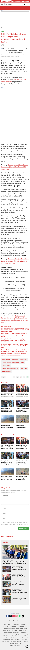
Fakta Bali (15, 632)
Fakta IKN (23, 624)
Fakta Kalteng (23, 630)
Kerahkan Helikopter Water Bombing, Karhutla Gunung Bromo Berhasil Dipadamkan (13, 354)
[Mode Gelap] (25, 4)
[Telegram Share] (24, 377)
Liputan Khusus (6, 365)
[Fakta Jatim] (8, 4)
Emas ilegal (15, 359)
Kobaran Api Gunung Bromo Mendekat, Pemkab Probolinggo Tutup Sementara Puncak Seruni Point (14, 350)
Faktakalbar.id (24, 359)
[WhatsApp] (19, 616)
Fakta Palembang (23, 637)
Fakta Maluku (6, 635)
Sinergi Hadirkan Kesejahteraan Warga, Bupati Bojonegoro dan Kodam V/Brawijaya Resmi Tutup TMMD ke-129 (14, 340)
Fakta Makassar (8, 632)
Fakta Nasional (16, 624)
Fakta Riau (24, 639)
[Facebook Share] (14, 377)
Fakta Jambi (23, 632)
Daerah (3, 31)
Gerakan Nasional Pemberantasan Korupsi (13, 362)
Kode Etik (19, 641)
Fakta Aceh (5, 626)
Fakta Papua (13, 626)
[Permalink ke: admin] (2, 45)
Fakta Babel (24, 635)
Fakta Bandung (7, 628)
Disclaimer (13, 641)
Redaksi (26, 641)
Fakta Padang (24, 634)
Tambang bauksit (6, 371)
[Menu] (2, 4)
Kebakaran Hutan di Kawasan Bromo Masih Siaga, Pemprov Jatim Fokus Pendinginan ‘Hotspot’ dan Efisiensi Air (14, 335)
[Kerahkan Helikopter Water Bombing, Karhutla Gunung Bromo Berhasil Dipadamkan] (22, 419)
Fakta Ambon (6, 639)
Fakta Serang (5, 634)
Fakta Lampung (15, 634)
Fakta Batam (23, 628)
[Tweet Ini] (17, 377)
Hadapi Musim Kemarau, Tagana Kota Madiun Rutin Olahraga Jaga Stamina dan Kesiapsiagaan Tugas (15, 562)
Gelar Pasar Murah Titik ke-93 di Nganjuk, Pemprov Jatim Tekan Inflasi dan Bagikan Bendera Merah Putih (14, 346)
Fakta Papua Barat (22, 626)
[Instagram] (13, 616)
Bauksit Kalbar (6, 359)
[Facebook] (7, 616)
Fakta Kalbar (7, 624)
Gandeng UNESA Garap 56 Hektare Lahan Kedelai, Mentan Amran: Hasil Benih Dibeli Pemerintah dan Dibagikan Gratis (19, 583)
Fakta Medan (6, 630)
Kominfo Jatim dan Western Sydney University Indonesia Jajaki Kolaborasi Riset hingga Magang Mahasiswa (19, 599)
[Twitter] (10, 616)
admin (6, 45)
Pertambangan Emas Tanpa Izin (10, 368)
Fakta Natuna (5, 641)
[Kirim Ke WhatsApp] (27, 377)
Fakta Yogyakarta (15, 639)
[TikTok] (23, 616)
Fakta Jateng (15, 628)
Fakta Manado (6, 637)
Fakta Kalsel (15, 630)
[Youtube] (16, 616)
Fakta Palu (14, 637)
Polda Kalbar (24, 368)
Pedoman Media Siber (15, 643)
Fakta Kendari (15, 635)
